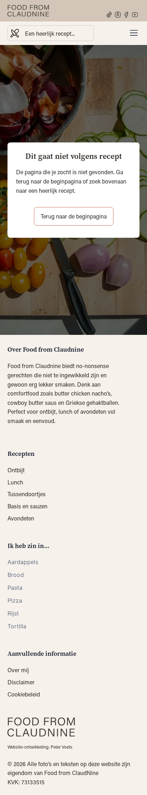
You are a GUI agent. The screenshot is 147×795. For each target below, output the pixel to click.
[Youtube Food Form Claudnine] (135, 14)
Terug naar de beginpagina (74, 216)
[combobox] (50, 33)
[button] (134, 33)
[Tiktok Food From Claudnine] (109, 14)
